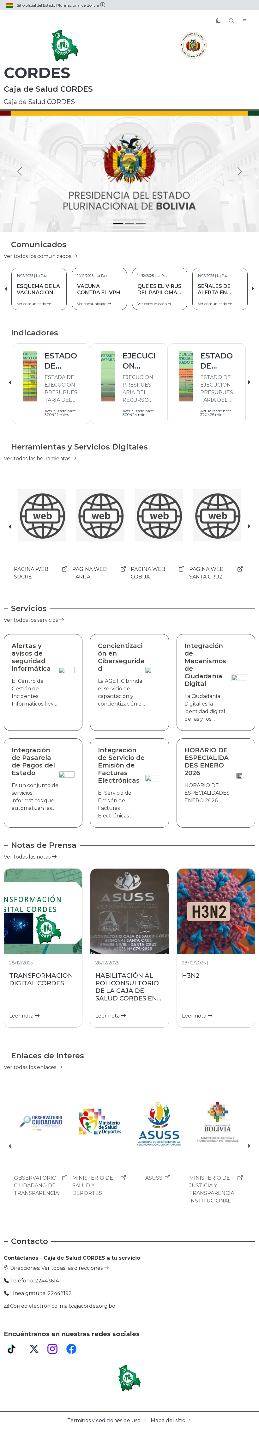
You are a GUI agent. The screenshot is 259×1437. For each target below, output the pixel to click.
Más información (197, 159)
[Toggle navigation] (244, 21)
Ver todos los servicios (31, 620)
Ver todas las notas (28, 857)
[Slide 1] (118, 223)
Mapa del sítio (169, 1420)
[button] (252, 289)
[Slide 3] (141, 223)
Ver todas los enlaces (30, 1067)
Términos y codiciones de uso (104, 1420)
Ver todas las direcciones (72, 1268)
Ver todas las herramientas (37, 459)
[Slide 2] (129, 223)
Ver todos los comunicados (38, 256)
